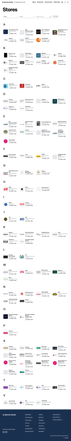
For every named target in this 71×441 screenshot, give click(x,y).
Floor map (55, 16)
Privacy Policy (56, 417)
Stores (34, 2)
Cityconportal (56, 414)
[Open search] (65, 2)
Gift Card (41, 417)
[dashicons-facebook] (3, 432)
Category (5, 16)
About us (27, 423)
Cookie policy (42, 428)
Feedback (41, 420)
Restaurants (40, 2)
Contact (27, 425)
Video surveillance (57, 419)
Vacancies (41, 425)
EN (62, 2)
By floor (21, 16)
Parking (41, 414)
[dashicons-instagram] (6, 432)
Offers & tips (57, 2)
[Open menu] (68, 2)
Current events (48, 2)
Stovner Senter (8, 2)
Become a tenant (29, 431)
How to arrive (42, 423)
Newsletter (41, 431)
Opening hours (28, 428)
